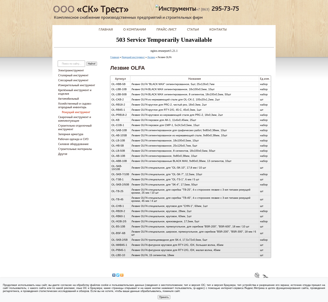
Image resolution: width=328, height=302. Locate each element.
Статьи (193, 29)
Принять (164, 297)
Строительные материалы (75, 149)
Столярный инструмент (73, 75)
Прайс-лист (166, 29)
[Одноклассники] (122, 275)
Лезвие (151, 57)
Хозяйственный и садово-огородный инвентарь (75, 105)
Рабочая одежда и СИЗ (73, 139)
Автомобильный (68, 98)
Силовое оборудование (73, 144)
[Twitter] (118, 275)
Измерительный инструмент (76, 85)
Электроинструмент (71, 70)
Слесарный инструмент (73, 80)
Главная (106, 29)
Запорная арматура (70, 134)
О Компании (134, 29)
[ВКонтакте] (114, 275)
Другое (62, 154)
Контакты (218, 29)
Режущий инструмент (76, 112)
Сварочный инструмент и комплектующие (74, 118)
